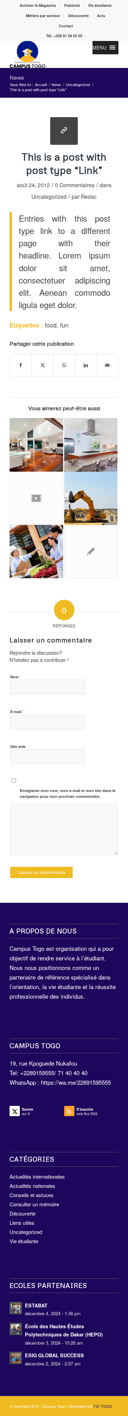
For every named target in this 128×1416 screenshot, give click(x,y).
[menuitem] (38, 5)
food (51, 325)
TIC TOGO (103, 1406)
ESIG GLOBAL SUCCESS (54, 1355)
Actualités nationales (32, 1185)
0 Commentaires (75, 185)
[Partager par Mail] (107, 365)
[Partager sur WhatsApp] (64, 365)
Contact (66, 25)
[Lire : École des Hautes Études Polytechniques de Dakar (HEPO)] (16, 1329)
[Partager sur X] (42, 365)
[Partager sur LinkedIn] (85, 365)
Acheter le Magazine (38, 5)
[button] (99, 47)
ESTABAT (36, 1305)
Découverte (78, 15)
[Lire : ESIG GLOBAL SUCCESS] (16, 1358)
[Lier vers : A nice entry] (90, 498)
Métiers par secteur (43, 15)
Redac (89, 196)
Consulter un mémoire (34, 1204)
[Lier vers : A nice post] (36, 444)
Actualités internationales (37, 1176)
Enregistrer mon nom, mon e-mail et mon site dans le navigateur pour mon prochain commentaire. (67, 793)
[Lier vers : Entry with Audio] (36, 551)
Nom (16, 676)
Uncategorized (49, 196)
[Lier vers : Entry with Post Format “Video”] (36, 498)
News (17, 77)
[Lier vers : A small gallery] (90, 444)
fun (64, 325)
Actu (101, 15)
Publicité (72, 5)
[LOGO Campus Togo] (53, 54)
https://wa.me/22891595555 (76, 1082)
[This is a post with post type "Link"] (64, 131)
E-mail (17, 711)
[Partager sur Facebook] (20, 365)
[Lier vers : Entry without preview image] (90, 551)
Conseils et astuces (32, 1194)
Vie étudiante (100, 5)
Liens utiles (22, 1222)
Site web (18, 746)
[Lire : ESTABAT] (16, 1308)
